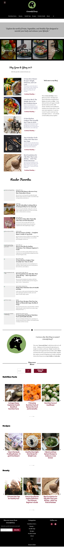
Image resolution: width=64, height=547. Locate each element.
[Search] (28, 371)
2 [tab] (30, 416)
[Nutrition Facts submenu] (16, 16)
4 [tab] (33, 416)
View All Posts (40, 370)
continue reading (29, 94)
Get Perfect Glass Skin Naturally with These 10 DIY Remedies (50, 499)
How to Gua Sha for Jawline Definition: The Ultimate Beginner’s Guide (13, 499)
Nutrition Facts (8, 50)
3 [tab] (32, 416)
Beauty (56, 50)
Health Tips (24, 50)
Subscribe (16, 529)
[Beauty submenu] (22, 16)
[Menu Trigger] (4, 2)
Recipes (40, 50)
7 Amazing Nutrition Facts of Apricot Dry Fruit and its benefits (14, 406)
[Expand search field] (53, 16)
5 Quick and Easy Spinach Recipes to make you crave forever (32, 455)
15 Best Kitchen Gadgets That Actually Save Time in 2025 (31, 120)
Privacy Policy (32, 544)
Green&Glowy (32, 11)
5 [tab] (34, 416)
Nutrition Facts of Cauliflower (32, 404)
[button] (4, 400)
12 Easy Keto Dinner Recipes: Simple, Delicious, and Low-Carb (50, 455)
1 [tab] (29, 416)
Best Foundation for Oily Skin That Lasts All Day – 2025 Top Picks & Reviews (32, 499)
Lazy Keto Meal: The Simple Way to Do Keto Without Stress (30, 101)
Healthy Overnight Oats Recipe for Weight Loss (13, 454)
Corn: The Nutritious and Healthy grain (50, 405)
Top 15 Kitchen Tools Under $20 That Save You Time (31, 139)
